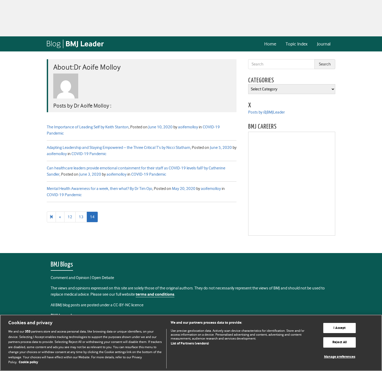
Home (270, 44)
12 (70, 217)
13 (81, 217)
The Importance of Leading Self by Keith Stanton (88, 127)
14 (92, 217)
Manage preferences (339, 357)
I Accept (339, 328)
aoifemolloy (188, 127)
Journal (324, 44)
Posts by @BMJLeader (266, 112)
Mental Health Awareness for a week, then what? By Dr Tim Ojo (99, 188)
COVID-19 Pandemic (89, 153)
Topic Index (296, 44)
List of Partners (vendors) (190, 344)
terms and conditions (155, 294)
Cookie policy (28, 362)
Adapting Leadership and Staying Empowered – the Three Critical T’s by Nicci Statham (118, 147)
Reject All (339, 342)
